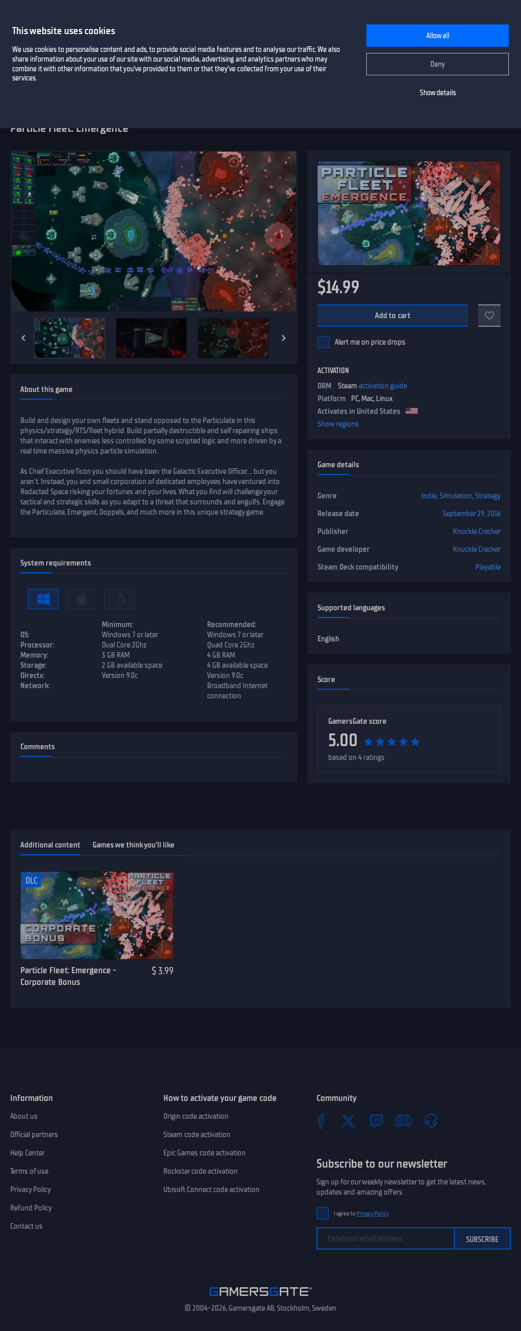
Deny (437, 64)
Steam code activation (196, 1134)
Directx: (32, 675)
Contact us (26, 1226)
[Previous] (23, 338)
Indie (429, 496)
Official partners (34, 1134)
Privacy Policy (30, 1189)
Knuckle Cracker (477, 531)
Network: (35, 686)
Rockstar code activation (200, 1171)
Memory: (34, 655)
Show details (438, 93)
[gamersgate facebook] (321, 1121)
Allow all (437, 36)
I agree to (361, 1213)
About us (24, 1116)
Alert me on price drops (370, 342)
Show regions (338, 424)
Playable (488, 567)
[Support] (431, 1121)
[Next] (284, 338)
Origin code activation (195, 1116)
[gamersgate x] (348, 1121)
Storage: (33, 665)
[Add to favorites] (489, 315)
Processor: (37, 645)
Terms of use (29, 1171)
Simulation (456, 496)
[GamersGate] (261, 1298)
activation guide (383, 386)
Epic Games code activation (204, 1153)
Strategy (488, 496)
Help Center (27, 1153)
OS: (25, 635)
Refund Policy (31, 1208)
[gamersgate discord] (403, 1121)
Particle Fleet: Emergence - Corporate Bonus (68, 976)
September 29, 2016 (472, 513)
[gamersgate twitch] (376, 1121)
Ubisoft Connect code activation (211, 1189)
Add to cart (393, 315)
